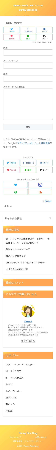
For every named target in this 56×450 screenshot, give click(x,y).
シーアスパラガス (14, 377)
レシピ (9, 384)
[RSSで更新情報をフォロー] (40, 192)
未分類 (9, 410)
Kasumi (28, 321)
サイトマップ (15, 437)
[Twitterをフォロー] (16, 185)
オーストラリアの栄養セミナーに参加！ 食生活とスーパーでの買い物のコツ (27, 240)
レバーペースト (13, 390)
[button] (50, 218)
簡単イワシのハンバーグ (18, 249)
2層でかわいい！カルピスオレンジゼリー (26, 262)
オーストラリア (13, 371)
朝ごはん (10, 404)
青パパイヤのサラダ (16, 255)
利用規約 (45, 143)
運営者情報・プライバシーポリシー (28, 441)
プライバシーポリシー (28, 143)
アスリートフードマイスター (20, 364)
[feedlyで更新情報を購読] (16, 192)
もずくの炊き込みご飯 (17, 269)
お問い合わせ (41, 437)
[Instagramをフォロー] (40, 185)
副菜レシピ (11, 397)
